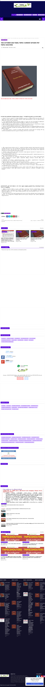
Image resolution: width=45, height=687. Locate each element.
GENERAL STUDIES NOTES (17, 437)
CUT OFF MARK (32, 338)
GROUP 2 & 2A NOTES (22, 438)
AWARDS (4, 405)
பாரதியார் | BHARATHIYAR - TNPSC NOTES (13, 513)
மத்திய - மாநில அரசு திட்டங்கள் (7, 409)
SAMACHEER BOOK (41, 14)
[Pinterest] (14, 216)
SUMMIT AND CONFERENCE (23, 407)
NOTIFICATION (21, 340)
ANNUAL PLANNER (11, 338)
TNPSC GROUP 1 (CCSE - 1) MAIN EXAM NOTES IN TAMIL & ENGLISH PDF (30, 585)
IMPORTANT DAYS (35, 405)
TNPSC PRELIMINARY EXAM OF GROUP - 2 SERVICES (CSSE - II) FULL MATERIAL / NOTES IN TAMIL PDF (19, 629)
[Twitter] (9, 216)
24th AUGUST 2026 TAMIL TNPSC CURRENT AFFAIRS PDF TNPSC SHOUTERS (22, 239)
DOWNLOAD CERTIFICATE (6, 340)
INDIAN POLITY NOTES (20, 442)
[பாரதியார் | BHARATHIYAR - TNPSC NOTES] (3, 515)
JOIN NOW (26, 377)
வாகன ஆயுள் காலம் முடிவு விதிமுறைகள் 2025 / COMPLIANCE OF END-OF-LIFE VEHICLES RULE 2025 (32, 544)
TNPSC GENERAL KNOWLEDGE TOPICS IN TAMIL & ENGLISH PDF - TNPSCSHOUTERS (20, 518)
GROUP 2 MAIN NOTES (31, 438)
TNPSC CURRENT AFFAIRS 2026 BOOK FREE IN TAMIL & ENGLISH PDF (12, 504)
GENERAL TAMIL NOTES (26, 437)
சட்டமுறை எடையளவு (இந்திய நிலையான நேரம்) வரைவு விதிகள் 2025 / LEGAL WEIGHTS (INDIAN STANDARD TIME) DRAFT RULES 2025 (11, 557)
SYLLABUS (31, 340)
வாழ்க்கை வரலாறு (15, 409)
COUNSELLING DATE (25, 338)
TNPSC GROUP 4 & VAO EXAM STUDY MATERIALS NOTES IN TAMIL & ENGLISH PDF (42, 586)
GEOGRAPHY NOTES (36, 437)
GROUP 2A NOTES (5, 440)
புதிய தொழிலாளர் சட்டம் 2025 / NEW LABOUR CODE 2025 (11, 543)
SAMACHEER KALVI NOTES (30, 442)
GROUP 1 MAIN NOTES (6, 438)
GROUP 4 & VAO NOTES (14, 440)
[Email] (16, 216)
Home (2, 38)
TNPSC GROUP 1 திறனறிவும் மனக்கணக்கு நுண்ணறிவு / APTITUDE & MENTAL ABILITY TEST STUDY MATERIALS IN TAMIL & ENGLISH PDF (7, 608)
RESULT (26, 340)
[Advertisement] (21, 10)
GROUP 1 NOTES (14, 438)
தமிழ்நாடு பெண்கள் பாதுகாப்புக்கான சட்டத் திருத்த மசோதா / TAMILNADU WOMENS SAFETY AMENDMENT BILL (32, 557)
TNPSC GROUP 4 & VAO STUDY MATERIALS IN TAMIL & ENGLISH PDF (42, 606)
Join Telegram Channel (35, 683)
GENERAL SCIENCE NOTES (7, 437)
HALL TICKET (15, 340)
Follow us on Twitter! (9, 352)
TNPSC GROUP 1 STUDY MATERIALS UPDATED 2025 (7, 596)
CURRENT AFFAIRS (20, 14)
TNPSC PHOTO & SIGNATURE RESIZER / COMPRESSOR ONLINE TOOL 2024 (18, 508)
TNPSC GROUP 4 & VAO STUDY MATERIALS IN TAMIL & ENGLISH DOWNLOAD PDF (42, 617)
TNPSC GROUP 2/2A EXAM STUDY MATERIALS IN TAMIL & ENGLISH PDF (19, 604)
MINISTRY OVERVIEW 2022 (7, 407)
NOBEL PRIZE (15, 407)
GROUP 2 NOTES (39, 438)
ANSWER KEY (18, 338)
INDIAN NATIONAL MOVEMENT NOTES (8, 442)
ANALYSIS (4, 338)
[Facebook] (7, 216)
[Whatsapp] (12, 216)
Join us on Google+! (9, 361)
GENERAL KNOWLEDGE (28, 14)
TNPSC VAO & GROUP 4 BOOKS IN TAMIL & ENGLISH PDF (42, 596)
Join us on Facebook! (9, 357)
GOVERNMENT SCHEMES (26, 405)
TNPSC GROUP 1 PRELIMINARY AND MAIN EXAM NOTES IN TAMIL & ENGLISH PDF (7, 586)
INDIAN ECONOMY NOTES (38, 440)
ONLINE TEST (35, 14)
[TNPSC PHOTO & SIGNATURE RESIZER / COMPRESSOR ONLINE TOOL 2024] (3, 510)
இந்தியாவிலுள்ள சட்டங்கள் (33, 407)
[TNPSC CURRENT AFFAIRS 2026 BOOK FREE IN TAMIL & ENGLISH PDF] (22, 496)
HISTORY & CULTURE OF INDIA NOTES (25, 440)
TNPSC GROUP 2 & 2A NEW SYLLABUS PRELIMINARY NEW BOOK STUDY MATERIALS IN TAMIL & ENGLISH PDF (19, 616)
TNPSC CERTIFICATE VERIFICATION (8, 341)
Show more (41, 228)
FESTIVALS (9, 405)
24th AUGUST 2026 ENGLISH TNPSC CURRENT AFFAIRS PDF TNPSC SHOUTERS (37, 239)
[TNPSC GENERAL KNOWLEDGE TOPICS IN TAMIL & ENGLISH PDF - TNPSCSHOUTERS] (3, 520)
